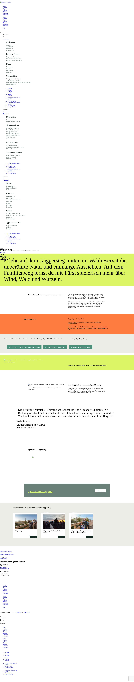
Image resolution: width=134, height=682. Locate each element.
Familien (9, 91)
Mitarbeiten (11, 117)
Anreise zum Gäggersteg (56, 347)
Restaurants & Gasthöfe (13, 59)
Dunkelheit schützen (12, 130)
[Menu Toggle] (0, 32)
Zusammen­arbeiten (14, 152)
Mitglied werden (11, 145)
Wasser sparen (10, 137)
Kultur (8, 64)
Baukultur (9, 72)
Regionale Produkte (12, 57)
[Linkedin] (14, 579)
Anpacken (6, 113)
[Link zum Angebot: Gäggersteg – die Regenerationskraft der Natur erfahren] (81, 525)
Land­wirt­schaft (11, 157)
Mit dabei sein (10, 100)
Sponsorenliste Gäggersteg (40, 491)
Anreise (5, 7)
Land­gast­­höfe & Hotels (13, 79)
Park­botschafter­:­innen (13, 121)
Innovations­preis (11, 225)
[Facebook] (2, 579)
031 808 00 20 (3, 567)
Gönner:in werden (12, 149)
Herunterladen (100, 490)
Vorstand (9, 201)
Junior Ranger (10, 219)
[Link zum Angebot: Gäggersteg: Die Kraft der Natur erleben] (53, 525)
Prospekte (9, 207)
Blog (4, 6)
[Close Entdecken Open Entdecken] (3, 36)
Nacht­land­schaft (11, 188)
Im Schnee (9, 48)
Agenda (5, 9)
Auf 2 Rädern (10, 47)
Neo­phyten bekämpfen (13, 135)
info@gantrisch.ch (4, 568)
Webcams (5, 13)
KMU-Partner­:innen (12, 159)
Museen (8, 69)
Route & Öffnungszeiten (82, 347)
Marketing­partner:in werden (15, 147)
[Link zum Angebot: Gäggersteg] (25, 525)
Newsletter (5, 14)
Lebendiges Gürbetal (12, 128)
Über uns (10, 193)
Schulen (9, 88)
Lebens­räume (10, 186)
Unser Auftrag (10, 196)
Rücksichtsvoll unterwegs (13, 97)
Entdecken (6, 39)
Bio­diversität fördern (12, 133)
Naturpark (6, 180)
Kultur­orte (9, 67)
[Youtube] (10, 579)
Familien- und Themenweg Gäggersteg (25, 347)
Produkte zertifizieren (13, 155)
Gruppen (9, 90)
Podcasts (9, 190)
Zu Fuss (8, 45)
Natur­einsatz (10, 120)
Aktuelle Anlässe (11, 101)
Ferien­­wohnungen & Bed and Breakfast (18, 82)
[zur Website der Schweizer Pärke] (6, 551)
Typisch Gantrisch (13, 222)
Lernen (9, 210)
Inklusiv (8, 227)
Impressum (18, 612)
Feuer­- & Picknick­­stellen (14, 60)
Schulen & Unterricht (13, 213)
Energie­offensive (11, 132)
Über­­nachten (11, 76)
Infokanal (9, 205)
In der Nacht (10, 50)
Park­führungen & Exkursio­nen (15, 215)
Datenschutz (26, 612)
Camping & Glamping (13, 80)
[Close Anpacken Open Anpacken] (3, 111)
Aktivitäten (10, 42)
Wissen (9, 183)
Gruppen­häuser (11, 84)
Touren (5, 11)
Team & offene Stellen (13, 200)
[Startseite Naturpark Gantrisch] (5, 2)
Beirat (8, 203)
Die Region (9, 198)
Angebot (5, 10)
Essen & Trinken (13, 54)
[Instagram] (6, 579)
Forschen (9, 217)
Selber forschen (11, 139)
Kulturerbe (9, 70)
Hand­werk (9, 229)
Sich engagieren (12, 125)
